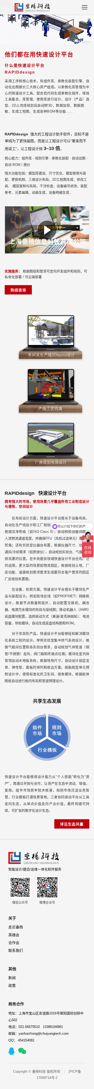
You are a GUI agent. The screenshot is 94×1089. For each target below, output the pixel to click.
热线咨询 (18, 290)
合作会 (13, 943)
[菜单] (84, 7)
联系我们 (15, 950)
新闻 (12, 978)
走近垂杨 (15, 927)
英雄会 (13, 935)
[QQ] (11, 1051)
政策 (12, 985)
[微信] (22, 1051)
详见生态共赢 (72, 824)
